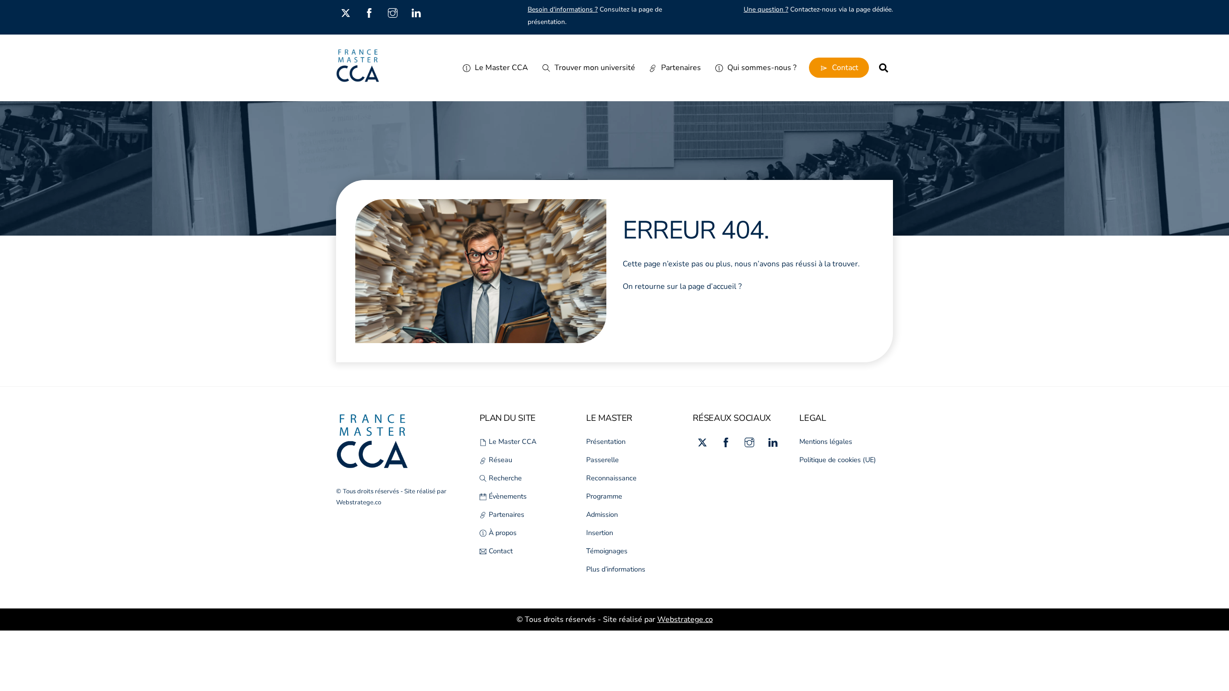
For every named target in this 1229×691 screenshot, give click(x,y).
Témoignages (606, 551)
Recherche (504, 478)
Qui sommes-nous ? (760, 67)
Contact (844, 67)
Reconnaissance (611, 478)
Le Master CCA (500, 67)
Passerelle (602, 460)
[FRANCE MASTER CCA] (357, 78)
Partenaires (680, 67)
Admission (602, 514)
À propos (501, 532)
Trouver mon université (594, 67)
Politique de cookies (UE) (837, 460)
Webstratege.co (358, 502)
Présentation (606, 441)
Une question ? (766, 9)
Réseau (499, 460)
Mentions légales (825, 441)
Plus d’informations (615, 569)
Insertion (599, 532)
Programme (604, 496)
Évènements (506, 496)
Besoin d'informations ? (563, 9)
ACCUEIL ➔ (675, 315)
